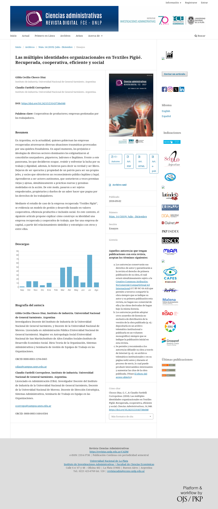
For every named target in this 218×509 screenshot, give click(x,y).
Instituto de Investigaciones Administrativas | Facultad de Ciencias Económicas (109, 464)
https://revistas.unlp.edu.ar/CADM (109, 451)
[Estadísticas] (170, 58)
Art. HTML (141, 164)
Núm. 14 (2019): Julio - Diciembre (55, 47)
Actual (25, 35)
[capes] (170, 282)
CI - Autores (115, 159)
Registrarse (191, 2)
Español (166, 116)
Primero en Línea (45, 35)
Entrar (204, 2)
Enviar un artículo (174, 73)
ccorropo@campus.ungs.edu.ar (33, 405)
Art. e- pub (154, 166)
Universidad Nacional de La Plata (109, 460)
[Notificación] (163, 58)
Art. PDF (129, 164)
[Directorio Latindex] (163, 261)
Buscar (201, 35)
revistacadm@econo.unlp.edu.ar (126, 471)
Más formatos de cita (122, 416)
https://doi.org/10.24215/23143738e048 (43, 103)
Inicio (13, 35)
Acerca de (94, 35)
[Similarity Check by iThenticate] (170, 345)
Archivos (65, 35)
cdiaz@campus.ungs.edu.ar (31, 366)
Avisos (79, 35)
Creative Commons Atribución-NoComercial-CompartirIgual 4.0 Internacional (133, 285)
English (166, 111)
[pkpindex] (170, 232)
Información (172, 2)
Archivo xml (119, 184)
